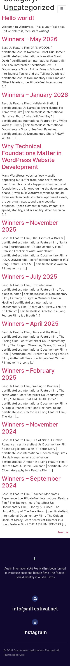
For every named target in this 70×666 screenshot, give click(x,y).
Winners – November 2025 (30, 226)
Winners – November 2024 (30, 428)
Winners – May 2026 (29, 39)
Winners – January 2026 (35, 94)
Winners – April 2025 (30, 323)
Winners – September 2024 (31, 482)
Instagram (35, 632)
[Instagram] (35, 622)
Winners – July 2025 (29, 276)
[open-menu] (61, 9)
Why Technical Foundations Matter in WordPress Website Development (32, 156)
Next (63, 532)
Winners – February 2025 (28, 374)
